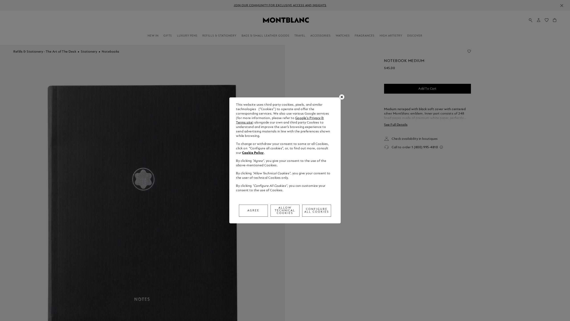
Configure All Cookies (316, 210)
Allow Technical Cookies (285, 211)
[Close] (341, 97)
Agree (253, 210)
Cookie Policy (253, 153)
